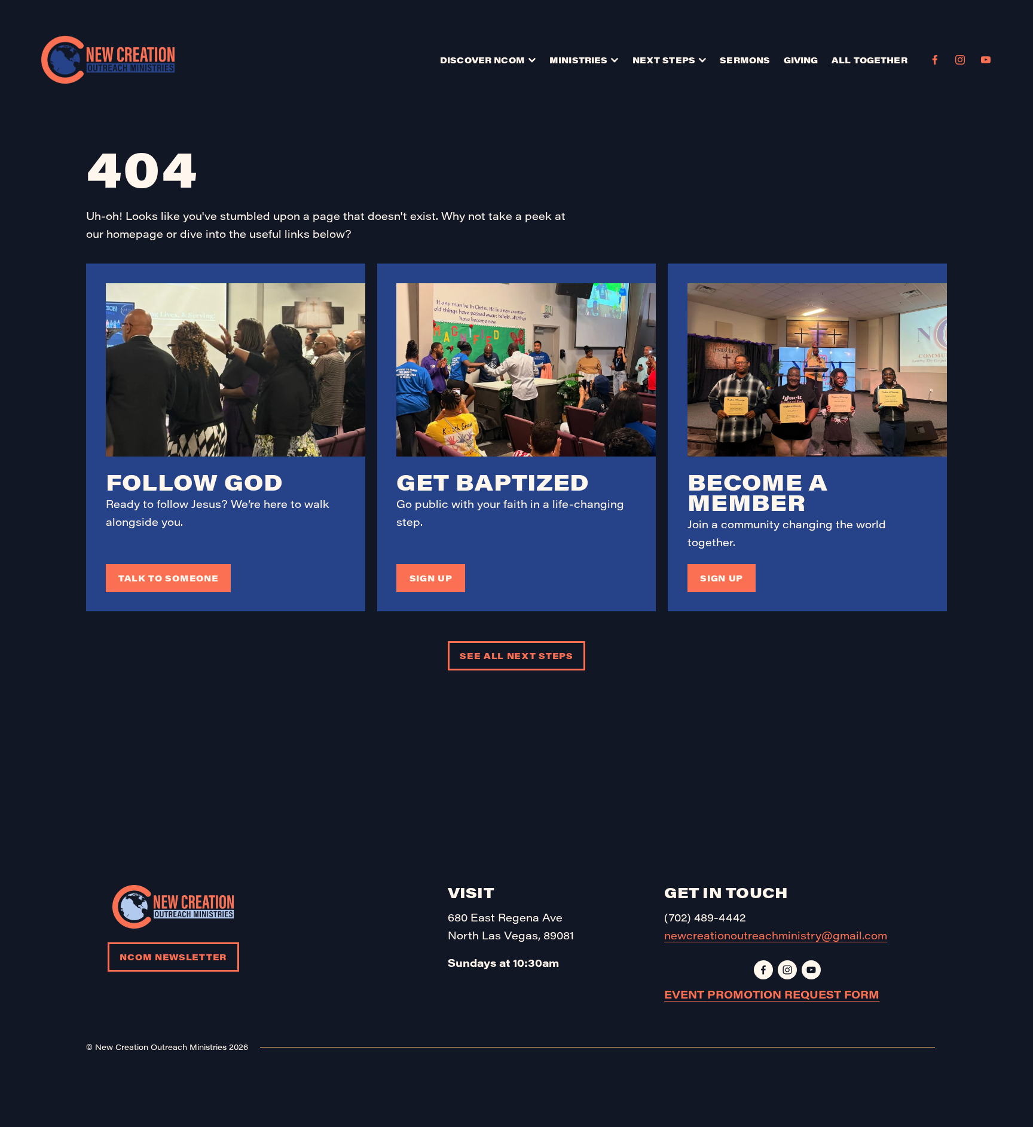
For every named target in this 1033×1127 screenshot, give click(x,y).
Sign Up (431, 578)
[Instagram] (960, 60)
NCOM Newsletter (173, 957)
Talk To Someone (168, 578)
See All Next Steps (516, 656)
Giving (801, 60)
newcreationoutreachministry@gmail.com (775, 935)
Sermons (745, 60)
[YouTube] (986, 60)
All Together (869, 60)
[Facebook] (935, 60)
